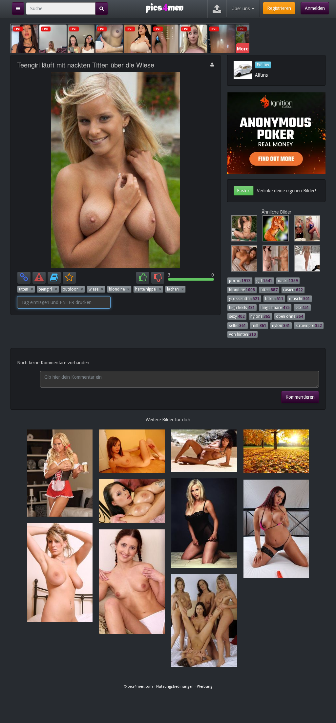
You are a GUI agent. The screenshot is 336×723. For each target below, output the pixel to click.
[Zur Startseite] (164, 7)
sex (302, 307)
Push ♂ (243, 190)
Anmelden (315, 8)
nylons (260, 316)
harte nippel (148, 289)
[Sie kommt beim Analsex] (243, 260)
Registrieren (279, 8)
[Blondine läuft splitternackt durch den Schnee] (305, 260)
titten (26, 289)
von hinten (242, 334)
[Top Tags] (18, 8)
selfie (237, 325)
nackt (288, 280)
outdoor (73, 289)
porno (240, 280)
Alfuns (261, 75)
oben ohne (289, 316)
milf (259, 325)
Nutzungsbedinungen (175, 686)
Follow (263, 65)
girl (264, 280)
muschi (299, 298)
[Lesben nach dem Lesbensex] (274, 260)
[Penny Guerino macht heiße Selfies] (305, 230)
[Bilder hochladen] (216, 9)
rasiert (293, 290)
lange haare (275, 307)
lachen (175, 289)
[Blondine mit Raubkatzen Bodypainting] (274, 230)
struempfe (309, 325)
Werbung (204, 686)
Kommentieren (300, 397)
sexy (237, 316)
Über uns (241, 8)
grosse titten (244, 298)
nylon (281, 325)
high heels (242, 307)
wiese (96, 289)
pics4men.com (140, 686)
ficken (274, 298)
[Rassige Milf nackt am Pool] (243, 230)
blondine (119, 289)
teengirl (48, 289)
